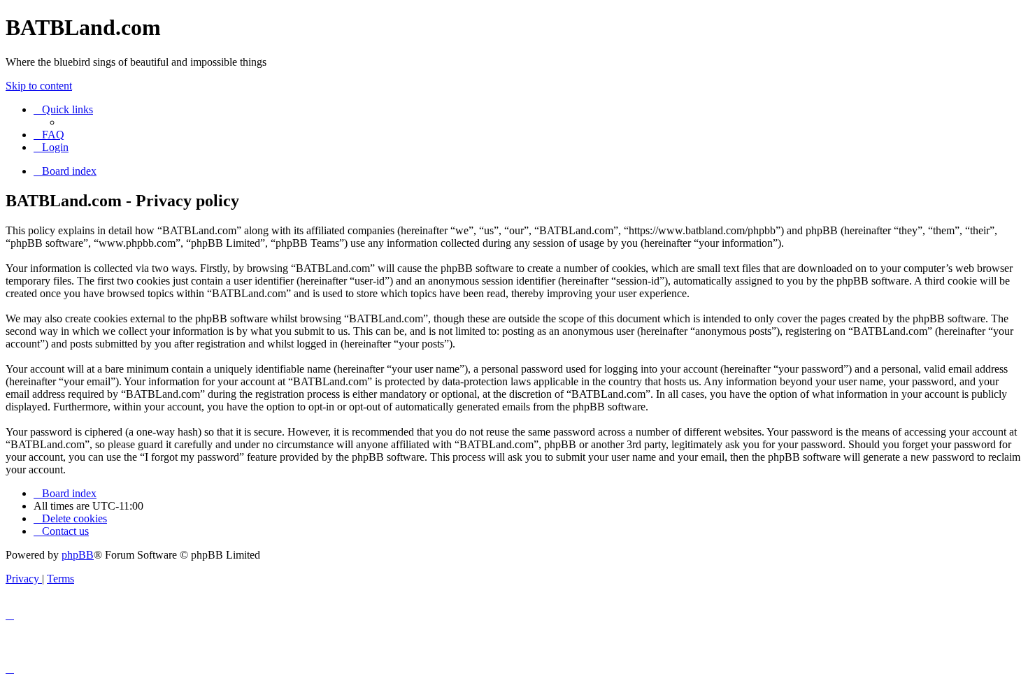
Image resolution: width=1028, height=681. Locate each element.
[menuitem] (49, 135)
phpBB (78, 555)
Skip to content (39, 86)
